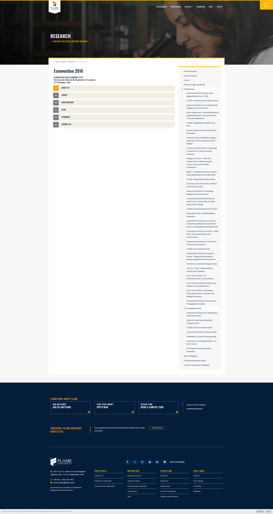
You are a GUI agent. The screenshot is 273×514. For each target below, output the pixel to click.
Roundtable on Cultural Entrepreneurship (201, 337)
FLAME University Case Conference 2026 (202, 101)
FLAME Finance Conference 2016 (199, 328)
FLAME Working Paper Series (195, 361)
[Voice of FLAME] (165, 462)
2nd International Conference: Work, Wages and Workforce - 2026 (199, 94)
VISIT (211, 7)
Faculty (189, 7)
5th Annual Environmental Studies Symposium (198, 350)
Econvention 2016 (193, 308)
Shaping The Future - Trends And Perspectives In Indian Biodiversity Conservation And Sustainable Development (199, 163)
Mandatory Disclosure (134, 475)
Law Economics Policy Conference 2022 (201, 332)
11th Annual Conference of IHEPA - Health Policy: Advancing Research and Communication (202, 234)
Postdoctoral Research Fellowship (196, 365)
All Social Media (177, 462)
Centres (187, 80)
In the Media (197, 486)
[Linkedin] (157, 462)
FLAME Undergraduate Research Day (200, 179)
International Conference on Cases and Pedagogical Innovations (201, 302)
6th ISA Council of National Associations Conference (201, 131)
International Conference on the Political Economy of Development (201, 243)
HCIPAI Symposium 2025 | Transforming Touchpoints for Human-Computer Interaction (201, 151)
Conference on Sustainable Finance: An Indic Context (201, 342)
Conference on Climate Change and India (201, 264)
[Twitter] (135, 462)
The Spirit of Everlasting (167, 491)
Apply (220, 7)
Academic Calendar (133, 481)
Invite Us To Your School (196, 405)
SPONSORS (66, 117)
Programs (176, 7)
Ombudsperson (132, 491)
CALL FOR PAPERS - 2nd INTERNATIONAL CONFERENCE (200, 277)
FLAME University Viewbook (169, 496)
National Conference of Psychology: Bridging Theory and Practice (200, 192)
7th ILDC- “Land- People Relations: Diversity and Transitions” (199, 269)
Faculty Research (190, 71)
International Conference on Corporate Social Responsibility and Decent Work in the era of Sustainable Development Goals (202, 224)
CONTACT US (66, 124)
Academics (161, 7)
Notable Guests (165, 486)
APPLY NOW (105, 406)
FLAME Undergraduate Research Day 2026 (200, 124)
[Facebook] (127, 462)
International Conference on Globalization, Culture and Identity (202, 314)
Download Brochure (195, 409)
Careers (200, 7)
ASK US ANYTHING (62, 406)
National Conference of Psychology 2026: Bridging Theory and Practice (202, 106)
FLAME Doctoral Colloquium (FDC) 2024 (201, 209)
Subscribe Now (157, 428)
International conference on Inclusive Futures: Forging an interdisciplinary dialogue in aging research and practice (201, 256)
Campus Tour (98, 475)
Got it (268, 511)
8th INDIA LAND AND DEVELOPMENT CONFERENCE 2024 (201, 185)
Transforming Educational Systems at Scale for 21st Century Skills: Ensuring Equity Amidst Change (200, 201)
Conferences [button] (189, 89)
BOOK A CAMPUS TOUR (152, 406)
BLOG (64, 109)
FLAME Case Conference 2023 (198, 249)
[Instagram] (142, 462)
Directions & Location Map (102, 481)
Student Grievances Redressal (137, 486)
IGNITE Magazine (191, 356)
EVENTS (64, 95)
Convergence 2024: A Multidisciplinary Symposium (200, 215)
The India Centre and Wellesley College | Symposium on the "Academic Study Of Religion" (201, 141)
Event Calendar (198, 481)
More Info (260, 511)
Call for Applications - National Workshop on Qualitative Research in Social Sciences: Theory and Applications (202, 115)
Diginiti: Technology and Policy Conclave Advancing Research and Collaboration (201, 173)
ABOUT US (65, 87)
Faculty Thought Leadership (194, 85)
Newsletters (197, 491)
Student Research (190, 76)
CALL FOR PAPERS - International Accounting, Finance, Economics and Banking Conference (200, 293)
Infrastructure (164, 481)
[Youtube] (150, 462)
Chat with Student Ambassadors (104, 486)
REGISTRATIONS (68, 102)
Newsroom (196, 475)
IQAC (129, 496)
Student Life (164, 475)
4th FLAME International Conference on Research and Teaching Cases (201, 284)
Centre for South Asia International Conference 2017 (199, 321)
